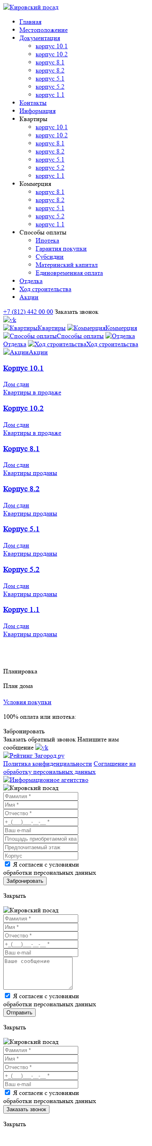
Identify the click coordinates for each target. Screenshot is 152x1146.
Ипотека (47, 240)
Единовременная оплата (69, 273)
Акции (29, 297)
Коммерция (121, 328)
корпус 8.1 (50, 62)
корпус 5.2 (50, 86)
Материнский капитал (67, 264)
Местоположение (43, 30)
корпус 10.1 (52, 46)
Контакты (33, 103)
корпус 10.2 (52, 54)
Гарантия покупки (61, 248)
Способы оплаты (80, 336)
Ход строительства (45, 289)
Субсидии (50, 256)
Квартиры (52, 328)
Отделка (31, 281)
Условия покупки (27, 702)
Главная (30, 22)
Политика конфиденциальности (47, 763)
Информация (37, 111)
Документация (39, 38)
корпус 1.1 (50, 94)
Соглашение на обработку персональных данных (69, 767)
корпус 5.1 (50, 78)
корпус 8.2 (50, 70)
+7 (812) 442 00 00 (28, 311)
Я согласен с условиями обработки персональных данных (49, 868)
